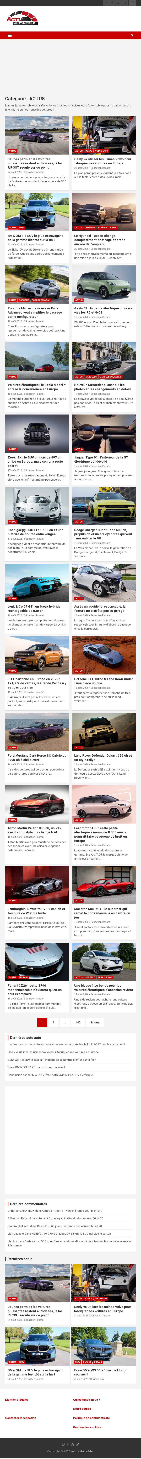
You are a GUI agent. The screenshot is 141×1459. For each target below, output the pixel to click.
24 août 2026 (15, 172)
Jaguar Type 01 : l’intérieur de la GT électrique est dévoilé (101, 459)
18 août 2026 (81, 317)
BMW (21, 227)
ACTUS (12, 151)
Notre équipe (82, 1408)
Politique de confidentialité (91, 1418)
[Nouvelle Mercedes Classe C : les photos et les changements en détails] (104, 361)
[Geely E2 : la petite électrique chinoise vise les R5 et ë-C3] (104, 284)
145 (78, 1022)
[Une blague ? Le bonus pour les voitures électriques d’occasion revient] (104, 962)
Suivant (95, 1022)
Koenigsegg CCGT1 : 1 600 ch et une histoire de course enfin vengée (35, 532)
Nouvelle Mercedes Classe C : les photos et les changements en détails (102, 387)
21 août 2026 (81, 1379)
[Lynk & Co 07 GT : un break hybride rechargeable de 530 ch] (37, 583)
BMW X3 (87, 1362)
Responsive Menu (132, 3)
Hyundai (90, 227)
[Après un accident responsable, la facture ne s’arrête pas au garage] (104, 583)
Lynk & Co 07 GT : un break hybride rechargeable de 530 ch (34, 608)
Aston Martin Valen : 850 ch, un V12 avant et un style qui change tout (34, 830)
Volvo (88, 151)
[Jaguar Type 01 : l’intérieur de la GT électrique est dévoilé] (104, 433)
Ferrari (23, 977)
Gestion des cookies (87, 1427)
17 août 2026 (81, 393)
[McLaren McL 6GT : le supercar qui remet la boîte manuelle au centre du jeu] (104, 885)
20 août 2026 (81, 248)
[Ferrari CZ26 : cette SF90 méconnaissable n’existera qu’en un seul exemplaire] (37, 962)
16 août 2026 (81, 543)
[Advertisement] (70, 70)
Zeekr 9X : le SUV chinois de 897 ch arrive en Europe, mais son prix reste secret (35, 461)
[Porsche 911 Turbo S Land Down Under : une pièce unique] (104, 655)
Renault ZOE (105, 977)
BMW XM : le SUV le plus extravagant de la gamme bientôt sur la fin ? (35, 238)
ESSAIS (98, 1362)
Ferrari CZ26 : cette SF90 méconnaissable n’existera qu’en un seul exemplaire (35, 990)
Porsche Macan (41, 300)
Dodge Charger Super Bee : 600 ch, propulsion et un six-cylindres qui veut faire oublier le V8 (103, 534)
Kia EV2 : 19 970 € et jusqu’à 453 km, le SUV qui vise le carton (71, 1233)
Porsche (24, 300)
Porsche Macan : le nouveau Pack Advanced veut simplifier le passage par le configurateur (35, 312)
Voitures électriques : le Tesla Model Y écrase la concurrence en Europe (37, 387)
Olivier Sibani (97, 1379)
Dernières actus (20, 1259)
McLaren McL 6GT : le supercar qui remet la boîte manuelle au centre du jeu (102, 913)
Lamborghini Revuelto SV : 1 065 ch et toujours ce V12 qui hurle (36, 911)
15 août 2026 (15, 837)
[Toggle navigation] (9, 35)
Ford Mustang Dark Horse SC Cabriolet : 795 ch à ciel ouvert (37, 758)
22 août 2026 (15, 244)
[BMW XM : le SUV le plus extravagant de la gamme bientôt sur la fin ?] (37, 212)
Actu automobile (82, 1451)
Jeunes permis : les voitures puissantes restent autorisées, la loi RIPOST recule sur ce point (35, 163)
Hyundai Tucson (107, 227)
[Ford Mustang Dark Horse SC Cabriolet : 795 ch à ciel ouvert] (37, 732)
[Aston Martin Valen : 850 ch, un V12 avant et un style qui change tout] (37, 804)
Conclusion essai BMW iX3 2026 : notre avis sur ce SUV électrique (50, 1075)
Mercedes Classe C (111, 377)
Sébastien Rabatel (34, 172)
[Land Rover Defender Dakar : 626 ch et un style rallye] (104, 732)
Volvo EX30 (101, 151)
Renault (90, 977)
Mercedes (91, 377)
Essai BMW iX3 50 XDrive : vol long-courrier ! (36, 1067)
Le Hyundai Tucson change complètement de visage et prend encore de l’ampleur (99, 240)
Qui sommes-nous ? (86, 1399)
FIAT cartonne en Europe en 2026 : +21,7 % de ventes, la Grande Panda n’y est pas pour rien (37, 683)
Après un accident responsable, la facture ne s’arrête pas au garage (100, 608)
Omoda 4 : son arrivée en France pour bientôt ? (72, 1210)
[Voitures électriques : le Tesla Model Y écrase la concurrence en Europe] (37, 361)
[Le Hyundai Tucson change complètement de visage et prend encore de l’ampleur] (104, 212)
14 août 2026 (81, 994)
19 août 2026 (15, 321)
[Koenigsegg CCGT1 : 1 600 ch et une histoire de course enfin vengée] (37, 506)
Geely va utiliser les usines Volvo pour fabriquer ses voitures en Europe (102, 161)
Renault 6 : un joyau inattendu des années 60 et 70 (71, 1218)
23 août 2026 (81, 168)
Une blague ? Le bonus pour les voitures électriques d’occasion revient (103, 988)
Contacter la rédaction (20, 1418)
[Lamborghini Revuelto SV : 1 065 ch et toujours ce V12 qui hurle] (37, 885)
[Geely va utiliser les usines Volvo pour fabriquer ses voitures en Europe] (104, 135)
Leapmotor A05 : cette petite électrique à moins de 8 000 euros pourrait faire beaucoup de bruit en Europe (100, 834)
